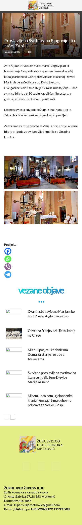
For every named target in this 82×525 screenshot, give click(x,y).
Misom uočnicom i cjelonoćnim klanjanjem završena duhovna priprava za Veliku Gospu (50, 400)
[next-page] (12, 417)
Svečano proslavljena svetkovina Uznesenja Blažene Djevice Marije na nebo (52, 377)
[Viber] (41, 266)
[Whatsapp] (41, 259)
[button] (8, 7)
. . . (41, 299)
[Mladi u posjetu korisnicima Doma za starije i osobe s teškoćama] (14, 353)
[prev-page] (6, 417)
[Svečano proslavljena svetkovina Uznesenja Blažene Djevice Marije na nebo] (14, 375)
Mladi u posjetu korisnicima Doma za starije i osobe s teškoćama (48, 354)
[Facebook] (41, 251)
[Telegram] (41, 274)
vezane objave (41, 290)
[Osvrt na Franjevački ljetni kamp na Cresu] (14, 333)
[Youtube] (56, 466)
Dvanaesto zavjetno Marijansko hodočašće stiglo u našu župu (51, 313)
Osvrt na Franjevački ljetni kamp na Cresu (51, 333)
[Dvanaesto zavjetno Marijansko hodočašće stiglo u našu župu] (14, 314)
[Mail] (41, 466)
